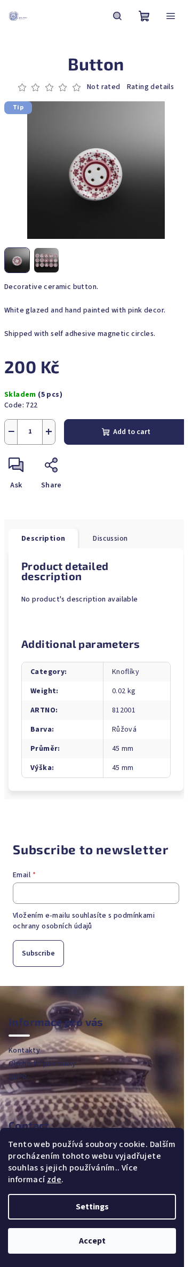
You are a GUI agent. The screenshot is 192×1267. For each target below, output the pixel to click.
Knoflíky (125, 672)
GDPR (18, 1077)
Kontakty (24, 1050)
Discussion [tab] (110, 538)
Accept (92, 1241)
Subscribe (38, 953)
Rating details (150, 87)
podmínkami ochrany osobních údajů (84, 921)
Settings (92, 1207)
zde (54, 1179)
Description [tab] (43, 538)
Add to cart (131, 432)
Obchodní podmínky (42, 1063)
